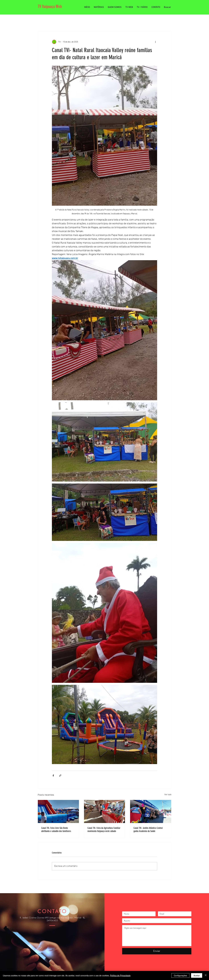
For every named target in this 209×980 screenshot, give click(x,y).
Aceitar (197, 975)
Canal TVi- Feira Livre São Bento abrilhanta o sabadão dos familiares (56, 829)
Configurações (180, 975)
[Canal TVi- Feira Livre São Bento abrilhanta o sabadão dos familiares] (58, 811)
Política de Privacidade (120, 975)
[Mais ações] (155, 42)
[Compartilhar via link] (60, 775)
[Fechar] (205, 975)
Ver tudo (167, 794)
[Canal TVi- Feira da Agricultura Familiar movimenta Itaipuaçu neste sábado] (104, 811)
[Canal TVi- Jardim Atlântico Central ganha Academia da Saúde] (150, 811)
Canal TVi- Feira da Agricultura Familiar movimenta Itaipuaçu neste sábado (103, 829)
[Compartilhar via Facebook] (53, 775)
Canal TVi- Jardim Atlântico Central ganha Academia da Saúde (148, 829)
